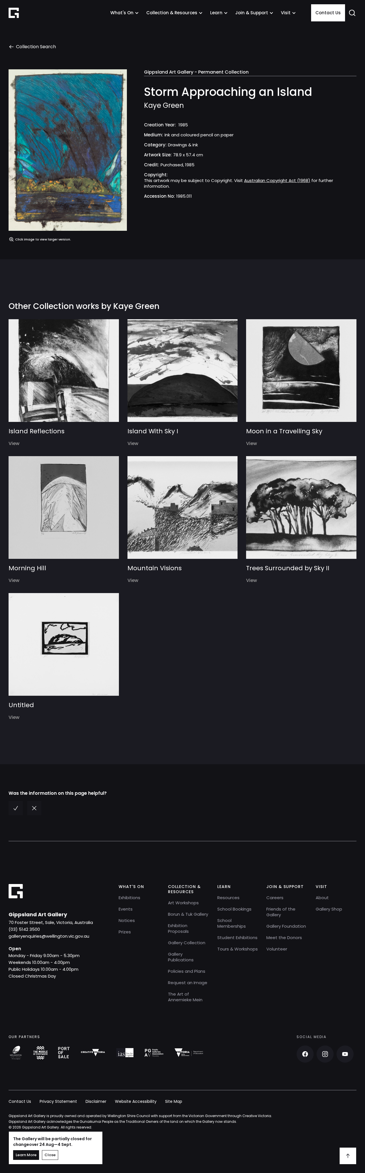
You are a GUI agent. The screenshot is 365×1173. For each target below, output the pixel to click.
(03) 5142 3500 (24, 929)
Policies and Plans (186, 971)
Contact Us (328, 13)
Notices (127, 920)
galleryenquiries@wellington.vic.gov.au (49, 936)
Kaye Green (164, 105)
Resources (228, 898)
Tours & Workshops (237, 949)
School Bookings (234, 909)
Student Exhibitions (237, 938)
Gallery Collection (186, 943)
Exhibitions (129, 898)
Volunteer (276, 949)
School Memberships (231, 923)
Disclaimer (96, 1101)
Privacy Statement (58, 1101)
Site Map (173, 1101)
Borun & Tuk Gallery (188, 914)
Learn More (26, 1155)
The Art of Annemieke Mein (185, 997)
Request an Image (187, 983)
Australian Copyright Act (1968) (277, 180)
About (322, 898)
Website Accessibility (136, 1101)
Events (126, 909)
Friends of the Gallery (280, 912)
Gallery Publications (181, 957)
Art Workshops (183, 903)
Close (50, 1155)
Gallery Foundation (286, 926)
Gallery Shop (329, 909)
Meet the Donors (284, 938)
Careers (274, 898)
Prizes (125, 932)
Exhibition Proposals (178, 928)
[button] (125, 13)
